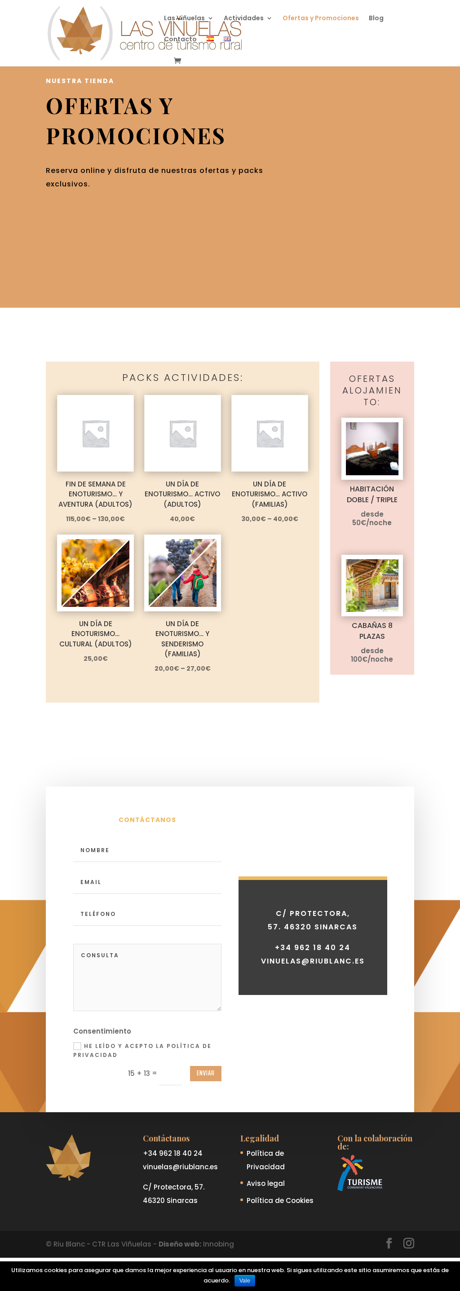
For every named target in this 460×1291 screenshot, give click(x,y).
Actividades (244, 18)
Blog (376, 18)
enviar (206, 1073)
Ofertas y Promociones (321, 18)
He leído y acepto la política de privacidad (142, 1050)
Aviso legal (266, 1183)
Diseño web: (180, 1244)
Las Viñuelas (184, 18)
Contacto (180, 40)
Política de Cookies (280, 1200)
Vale (244, 1281)
